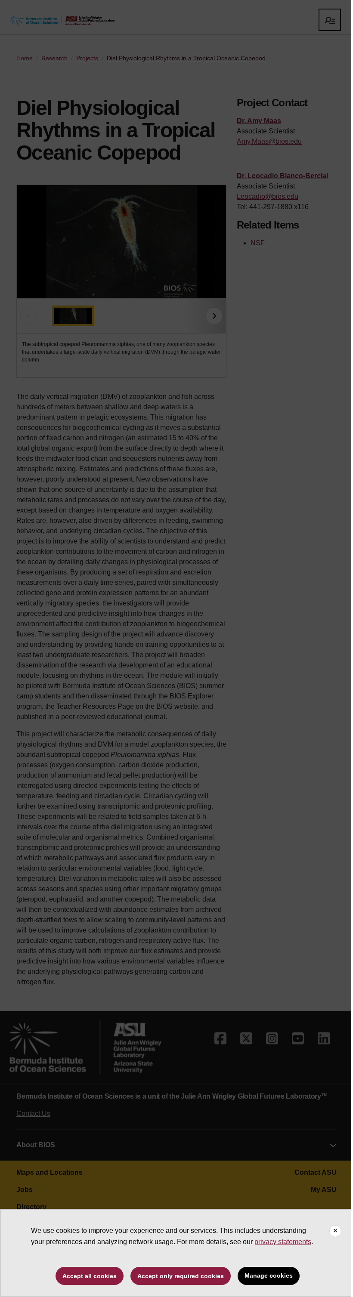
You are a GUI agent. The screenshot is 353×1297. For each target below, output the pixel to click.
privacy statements (282, 1241)
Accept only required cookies (180, 1275)
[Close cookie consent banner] (335, 1231)
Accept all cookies (89, 1275)
